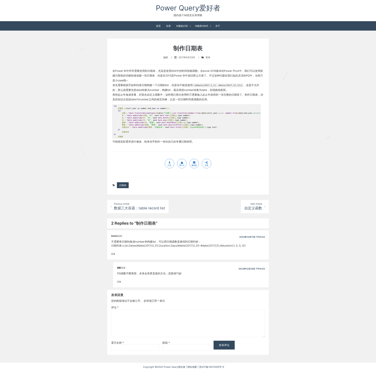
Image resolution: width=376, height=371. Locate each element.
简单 (208, 57)
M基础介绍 (182, 25)
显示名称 (117, 342)
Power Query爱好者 (188, 8)
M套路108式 (201, 25)
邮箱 (166, 342)
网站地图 (192, 366)
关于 (217, 25)
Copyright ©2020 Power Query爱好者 (164, 366)
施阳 (165, 57)
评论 (115, 307)
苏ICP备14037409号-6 (216, 366)
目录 (168, 25)
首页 (158, 25)
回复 (113, 254)
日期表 (122, 185)
